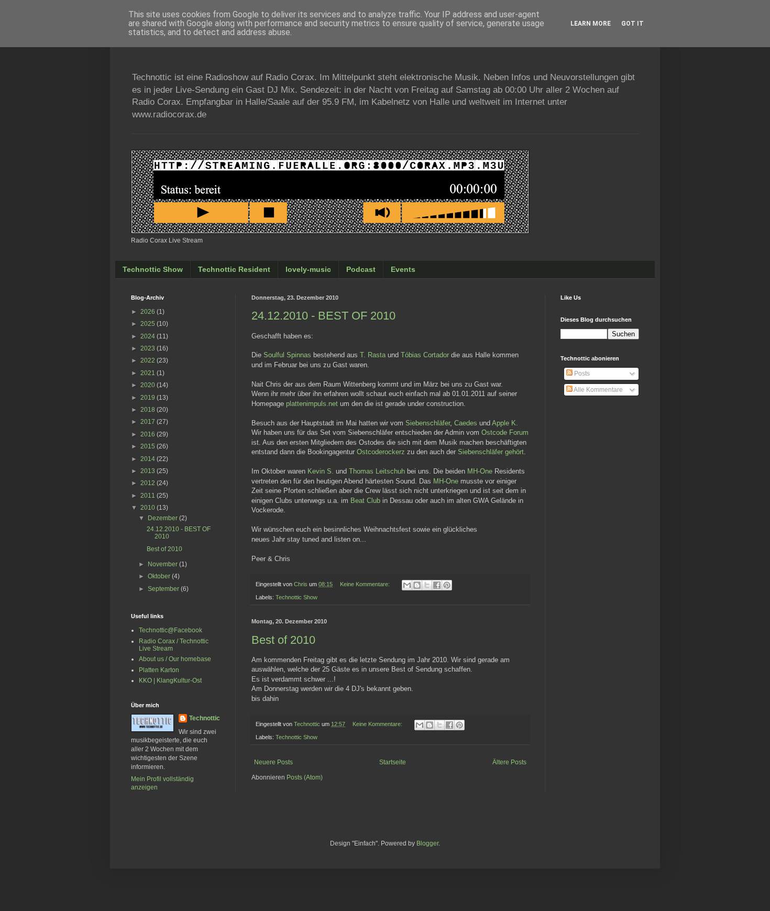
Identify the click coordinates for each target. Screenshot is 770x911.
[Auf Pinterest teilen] (447, 585)
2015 (148, 446)
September (164, 588)
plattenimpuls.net (312, 404)
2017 (148, 421)
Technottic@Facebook (170, 630)
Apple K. (505, 423)
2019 (148, 397)
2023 (148, 348)
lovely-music (308, 269)
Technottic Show (153, 269)
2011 (148, 495)
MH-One (479, 471)
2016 (148, 434)
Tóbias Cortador (425, 355)
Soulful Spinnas (287, 355)
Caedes (465, 423)
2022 (148, 360)
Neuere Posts (273, 762)
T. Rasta (373, 355)
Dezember (163, 518)
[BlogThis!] (417, 585)
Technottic (204, 718)
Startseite (392, 762)
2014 (148, 459)
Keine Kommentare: (365, 584)
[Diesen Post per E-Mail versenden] (407, 585)
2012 (148, 483)
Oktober (160, 576)
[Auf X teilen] (427, 585)
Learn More (590, 23)
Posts (581, 373)
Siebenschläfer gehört (491, 452)
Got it (632, 23)
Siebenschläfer (427, 423)
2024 (148, 336)
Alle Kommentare (598, 389)
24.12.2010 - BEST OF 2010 (323, 315)
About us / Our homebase (175, 659)
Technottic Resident (234, 269)
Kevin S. (320, 471)
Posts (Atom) (305, 777)
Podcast (361, 269)
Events (403, 269)
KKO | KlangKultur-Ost (170, 680)
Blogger (427, 843)
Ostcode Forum (505, 432)
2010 (148, 507)
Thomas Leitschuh (377, 471)
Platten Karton (159, 670)
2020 (148, 385)
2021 (148, 373)
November (163, 564)
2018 (148, 409)
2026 (148, 311)
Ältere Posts (509, 762)
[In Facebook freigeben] (437, 585)
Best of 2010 (283, 639)
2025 (148, 323)
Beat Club (365, 500)
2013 (148, 471)
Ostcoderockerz (381, 452)
